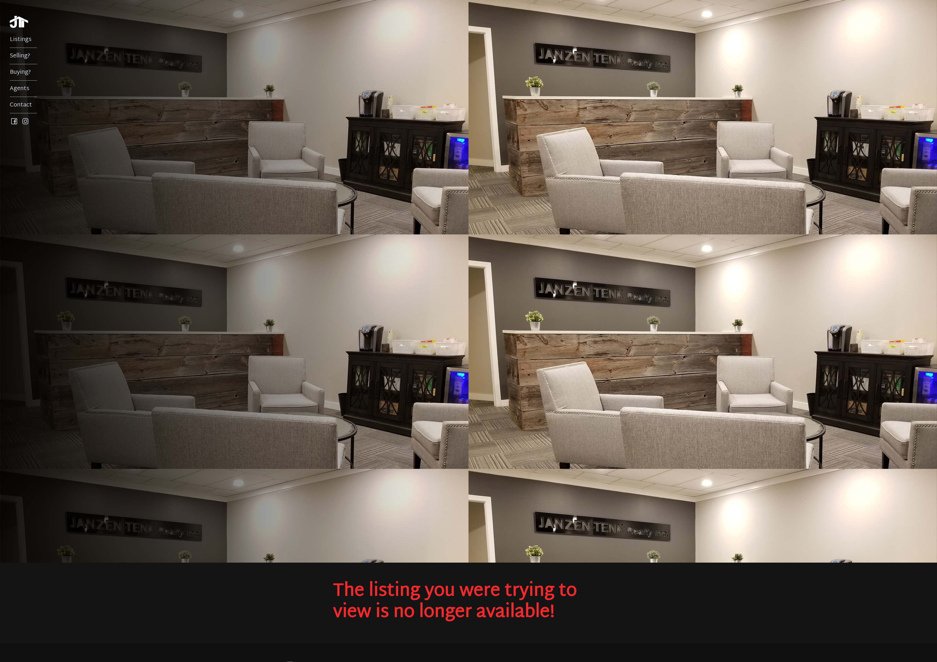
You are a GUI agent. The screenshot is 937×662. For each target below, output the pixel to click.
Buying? (20, 72)
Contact (21, 105)
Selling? (20, 56)
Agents (19, 88)
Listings (20, 39)
